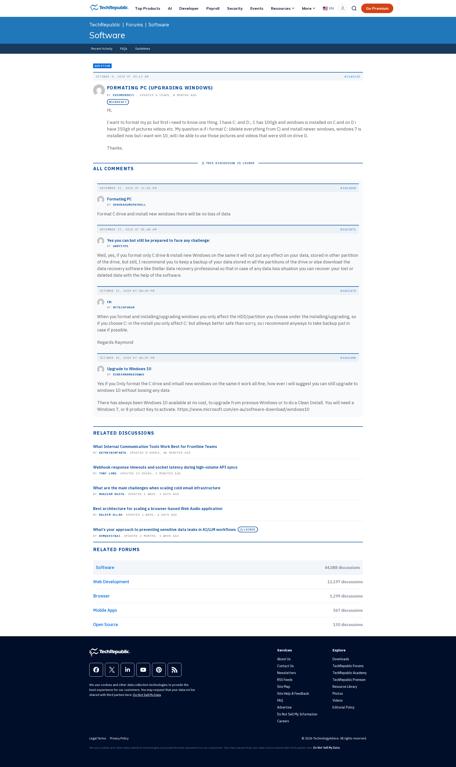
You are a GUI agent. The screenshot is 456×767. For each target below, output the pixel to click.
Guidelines (142, 48)
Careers (283, 721)
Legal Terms (97, 738)
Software (158, 24)
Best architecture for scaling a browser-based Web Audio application (157, 508)
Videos (337, 700)
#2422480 (348, 357)
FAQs (123, 48)
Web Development (111, 581)
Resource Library (344, 686)
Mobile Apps (105, 610)
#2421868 (348, 188)
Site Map (283, 686)
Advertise (284, 707)
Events (256, 8)
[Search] (354, 8)
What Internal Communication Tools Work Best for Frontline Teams (155, 446)
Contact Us (285, 666)
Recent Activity (101, 48)
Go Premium (377, 8)
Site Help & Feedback (293, 693)
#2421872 (348, 229)
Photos (337, 693)
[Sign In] (342, 8)
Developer (189, 8)
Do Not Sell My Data (147, 695)
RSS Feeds (285, 680)
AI (170, 8)
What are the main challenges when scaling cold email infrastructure (156, 487)
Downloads (340, 659)
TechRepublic (104, 24)
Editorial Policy (343, 707)
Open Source (105, 624)
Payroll (212, 8)
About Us (284, 659)
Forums (134, 24)
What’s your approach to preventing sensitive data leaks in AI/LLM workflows (164, 529)
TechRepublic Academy (349, 673)
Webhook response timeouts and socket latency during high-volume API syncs (165, 467)
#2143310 (352, 76)
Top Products (147, 8)
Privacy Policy (119, 738)
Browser (101, 596)
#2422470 (348, 290)
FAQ (280, 700)
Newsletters (286, 673)
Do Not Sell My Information (297, 714)
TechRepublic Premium (349, 680)
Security (235, 8)
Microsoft (118, 102)
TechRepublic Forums (348, 666)
